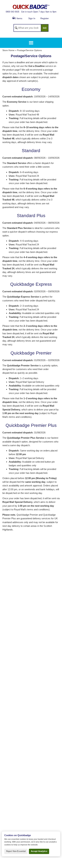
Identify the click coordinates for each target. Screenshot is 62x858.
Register (44, 18)
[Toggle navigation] (31, 43)
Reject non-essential (16, 851)
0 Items (18, 18)
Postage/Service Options (29, 50)
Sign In (31, 18)
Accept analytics (39, 851)
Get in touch (26, 12)
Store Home (8, 50)
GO (44, 28)
